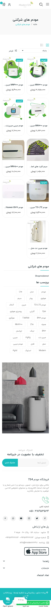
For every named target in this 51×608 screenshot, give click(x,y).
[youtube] (21, 518)
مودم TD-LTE (40, 305)
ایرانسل (19, 331)
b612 (44, 331)
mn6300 (18, 324)
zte (32, 324)
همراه (44, 324)
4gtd (15, 350)
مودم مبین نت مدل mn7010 (37, 248)
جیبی (15, 337)
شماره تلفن (44, 506)
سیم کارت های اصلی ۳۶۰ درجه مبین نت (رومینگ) (37, 166)
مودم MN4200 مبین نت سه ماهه (13, 84)
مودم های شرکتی (38, 267)
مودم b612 (41, 318)
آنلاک (11, 305)
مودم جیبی (18, 344)
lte (20, 292)
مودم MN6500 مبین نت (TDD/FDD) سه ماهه (13, 166)
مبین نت (42, 337)
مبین (24, 305)
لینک (32, 331)
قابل (32, 344)
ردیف (34, 50)
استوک (28, 350)
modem (42, 350)
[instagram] (29, 518)
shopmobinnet (42, 276)
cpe (44, 311)
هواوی (43, 298)
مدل (32, 292)
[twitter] (37, 518)
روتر (31, 298)
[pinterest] (5, 518)
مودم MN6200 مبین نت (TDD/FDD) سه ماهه (37, 125)
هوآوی (11, 318)
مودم (44, 292)
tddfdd (25, 318)
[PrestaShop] (25, 397)
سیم (20, 298)
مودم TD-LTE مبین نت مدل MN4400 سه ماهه (37, 207)
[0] (3, 4)
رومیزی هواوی (16, 311)
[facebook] (44, 518)
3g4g (28, 337)
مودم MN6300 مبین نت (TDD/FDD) (37, 84)
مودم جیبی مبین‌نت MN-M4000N (13, 125)
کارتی (32, 311)
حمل (44, 344)
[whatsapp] (13, 518)
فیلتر (11, 51)
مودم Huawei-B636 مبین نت (13, 207)
